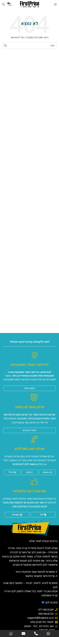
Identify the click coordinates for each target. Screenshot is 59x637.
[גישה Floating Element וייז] (10, 633)
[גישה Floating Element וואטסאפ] (48, 633)
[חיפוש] (3, 4)
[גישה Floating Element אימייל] (23, 633)
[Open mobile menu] (55, 4)
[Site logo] (29, 4)
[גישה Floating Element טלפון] (36, 633)
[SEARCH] (5, 45)
